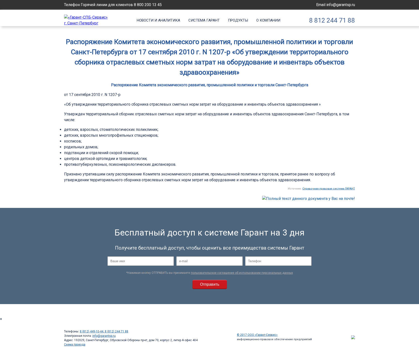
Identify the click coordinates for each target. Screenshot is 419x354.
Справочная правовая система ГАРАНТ (328, 188)
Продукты (238, 20)
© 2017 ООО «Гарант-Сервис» (257, 335)
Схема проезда (74, 344)
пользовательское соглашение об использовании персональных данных (242, 273)
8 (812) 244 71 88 (116, 331)
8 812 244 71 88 (332, 20)
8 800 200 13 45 (148, 4)
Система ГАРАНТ (204, 20)
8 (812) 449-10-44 (91, 331)
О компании (268, 20)
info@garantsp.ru (340, 4)
